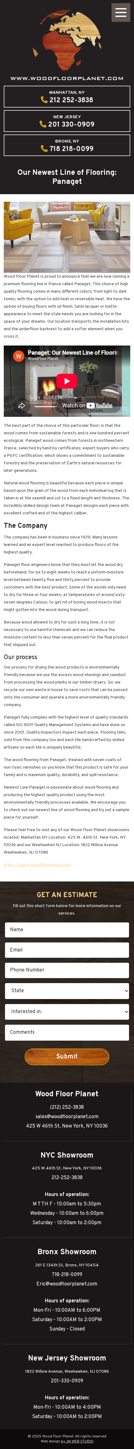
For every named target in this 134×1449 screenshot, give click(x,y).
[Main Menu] (121, 12)
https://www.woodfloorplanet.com (37, 865)
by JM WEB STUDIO (77, 1441)
